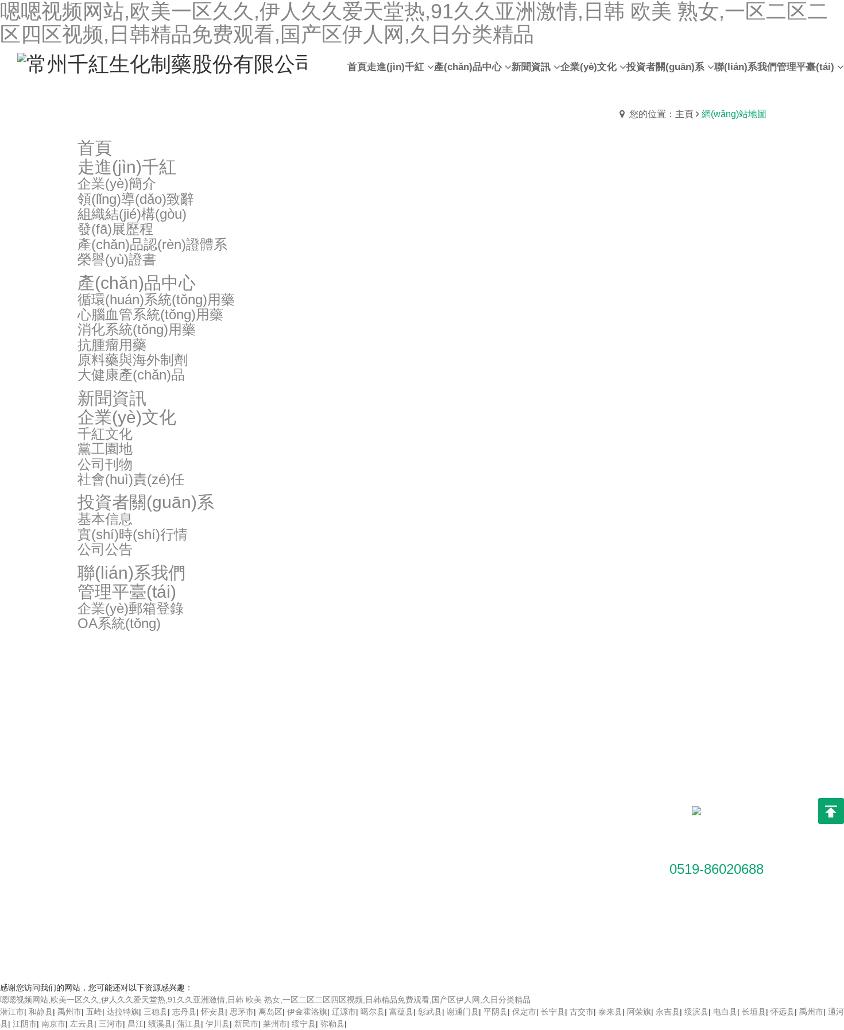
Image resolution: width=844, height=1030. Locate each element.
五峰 (94, 1011)
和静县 (41, 1011)
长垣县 (754, 1011)
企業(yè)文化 (397, 763)
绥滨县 (696, 1011)
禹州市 (69, 1011)
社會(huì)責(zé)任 (403, 848)
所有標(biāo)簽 (516, 948)
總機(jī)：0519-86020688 (516, 899)
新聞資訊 (292, 763)
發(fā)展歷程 (100, 848)
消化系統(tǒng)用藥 (211, 865)
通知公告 (290, 796)
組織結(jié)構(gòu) (110, 830)
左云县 (82, 1023)
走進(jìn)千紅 (104, 763)
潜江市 (12, 1011)
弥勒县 (332, 1023)
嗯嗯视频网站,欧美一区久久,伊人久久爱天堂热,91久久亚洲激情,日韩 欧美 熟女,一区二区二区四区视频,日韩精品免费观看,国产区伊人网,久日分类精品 (265, 999)
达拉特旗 (123, 1011)
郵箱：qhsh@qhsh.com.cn (518, 882)
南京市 (53, 1023)
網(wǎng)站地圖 (456, 948)
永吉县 (668, 1011)
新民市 (246, 1023)
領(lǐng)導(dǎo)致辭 (113, 813)
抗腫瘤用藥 (196, 882)
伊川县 (218, 1023)
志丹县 (184, 1011)
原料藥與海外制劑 (208, 899)
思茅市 (242, 1011)
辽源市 (344, 1011)
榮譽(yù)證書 (101, 899)
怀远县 (783, 1011)
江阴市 (25, 1023)
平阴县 (495, 1011)
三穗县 (156, 1011)
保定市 (524, 1011)
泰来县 (610, 1011)
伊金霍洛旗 (307, 1011)
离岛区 (270, 1011)
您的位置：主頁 (661, 114)
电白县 (725, 1011)
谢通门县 (463, 1011)
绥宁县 (304, 1023)
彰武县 (430, 1011)
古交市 (582, 1011)
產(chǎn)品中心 (208, 763)
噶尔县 (373, 1011)
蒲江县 (189, 1023)
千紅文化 (387, 796)
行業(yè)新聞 (297, 830)
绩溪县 (160, 1023)
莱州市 (275, 1023)
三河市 (111, 1023)
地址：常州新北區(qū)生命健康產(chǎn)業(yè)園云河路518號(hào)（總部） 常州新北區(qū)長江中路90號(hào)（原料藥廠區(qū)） (520, 831)
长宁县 (553, 1011)
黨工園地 (387, 813)
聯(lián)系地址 (499, 763)
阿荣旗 (639, 1011)
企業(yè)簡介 (101, 796)
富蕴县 (401, 1011)
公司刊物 (387, 830)
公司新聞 (290, 813)
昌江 (135, 1023)
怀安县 (213, 1011)
